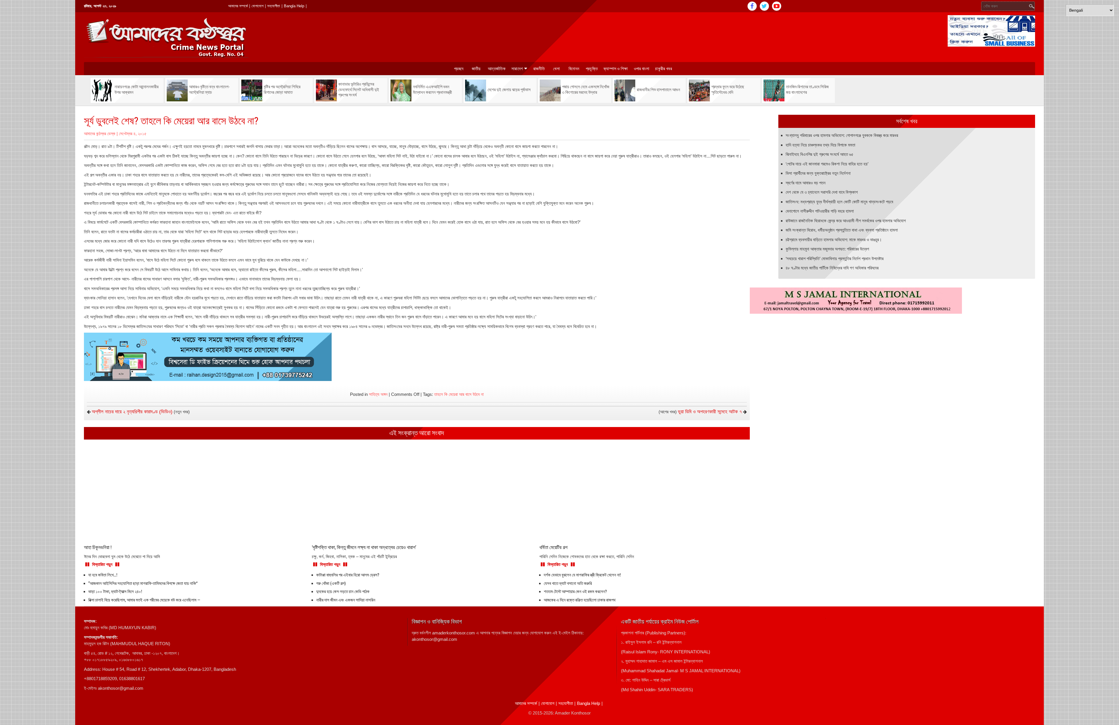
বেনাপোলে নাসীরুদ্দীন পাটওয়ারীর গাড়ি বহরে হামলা (820, 211)
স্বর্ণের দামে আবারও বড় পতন (806, 182)
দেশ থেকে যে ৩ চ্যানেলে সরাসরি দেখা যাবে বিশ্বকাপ (822, 192)
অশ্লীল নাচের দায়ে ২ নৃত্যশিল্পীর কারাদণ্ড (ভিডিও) (132, 411)
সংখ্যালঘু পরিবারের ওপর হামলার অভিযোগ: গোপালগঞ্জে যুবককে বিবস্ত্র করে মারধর (842, 135)
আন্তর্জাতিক (497, 68)
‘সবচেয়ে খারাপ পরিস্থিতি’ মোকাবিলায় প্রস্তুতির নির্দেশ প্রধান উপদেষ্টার (835, 258)
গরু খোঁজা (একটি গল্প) (331, 583)
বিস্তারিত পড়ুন (102, 564)
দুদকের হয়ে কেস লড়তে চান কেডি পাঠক (343, 591)
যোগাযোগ (257, 6)
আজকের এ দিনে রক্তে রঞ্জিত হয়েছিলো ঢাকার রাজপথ (579, 600)
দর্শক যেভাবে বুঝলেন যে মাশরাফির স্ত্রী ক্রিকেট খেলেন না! (582, 575)
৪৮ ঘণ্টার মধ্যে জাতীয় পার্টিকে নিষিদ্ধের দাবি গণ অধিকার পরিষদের (832, 267)
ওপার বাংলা (642, 68)
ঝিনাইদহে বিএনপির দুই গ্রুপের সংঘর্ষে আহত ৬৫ (820, 154)
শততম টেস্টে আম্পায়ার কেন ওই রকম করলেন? (575, 591)
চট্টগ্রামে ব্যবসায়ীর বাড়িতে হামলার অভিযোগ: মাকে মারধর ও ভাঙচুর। (834, 239)
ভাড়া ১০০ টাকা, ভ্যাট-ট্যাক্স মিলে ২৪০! (115, 591)
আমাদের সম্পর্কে (238, 6)
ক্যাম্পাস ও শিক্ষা (616, 68)
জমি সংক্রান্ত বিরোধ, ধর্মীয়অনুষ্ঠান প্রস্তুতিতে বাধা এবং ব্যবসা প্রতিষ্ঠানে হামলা (842, 229)
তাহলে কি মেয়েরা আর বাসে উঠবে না (459, 394)
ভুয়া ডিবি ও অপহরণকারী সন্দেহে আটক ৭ (710, 411)
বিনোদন (574, 68)
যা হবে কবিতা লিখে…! (102, 575)
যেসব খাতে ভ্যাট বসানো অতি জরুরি (568, 583)
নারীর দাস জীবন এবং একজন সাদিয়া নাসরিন (345, 600)
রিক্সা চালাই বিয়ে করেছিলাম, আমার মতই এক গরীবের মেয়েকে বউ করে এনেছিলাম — (144, 600)
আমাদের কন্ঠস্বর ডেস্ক (99, 133)
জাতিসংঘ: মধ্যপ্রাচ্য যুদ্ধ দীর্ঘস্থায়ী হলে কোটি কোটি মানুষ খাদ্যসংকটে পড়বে (839, 201)
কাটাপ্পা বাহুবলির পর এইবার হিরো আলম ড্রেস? (347, 575)
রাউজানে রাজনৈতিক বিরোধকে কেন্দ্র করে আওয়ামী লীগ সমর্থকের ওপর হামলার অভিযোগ (846, 220)
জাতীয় (476, 68)
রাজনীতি (539, 68)
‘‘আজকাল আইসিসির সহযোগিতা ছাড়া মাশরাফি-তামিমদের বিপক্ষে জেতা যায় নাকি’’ (143, 583)
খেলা (556, 68)
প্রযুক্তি (592, 68)
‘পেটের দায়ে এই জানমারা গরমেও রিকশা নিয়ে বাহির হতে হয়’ (827, 163)
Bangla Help (294, 6)
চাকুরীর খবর (663, 68)
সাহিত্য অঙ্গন (378, 394)
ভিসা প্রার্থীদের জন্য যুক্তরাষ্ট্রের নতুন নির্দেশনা (818, 173)
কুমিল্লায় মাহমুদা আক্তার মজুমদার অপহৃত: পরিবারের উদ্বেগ (827, 248)
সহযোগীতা (273, 6)
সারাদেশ (517, 68)
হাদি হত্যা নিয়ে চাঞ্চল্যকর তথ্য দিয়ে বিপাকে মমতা (820, 144)
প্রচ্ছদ (458, 68)
